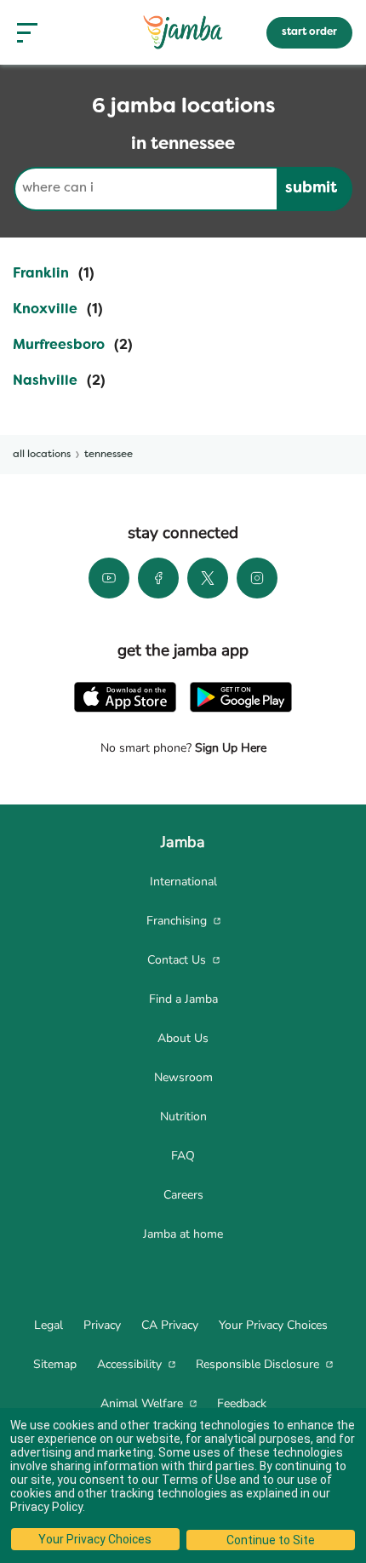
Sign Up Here (229, 748)
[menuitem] (183, 882)
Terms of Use (199, 1479)
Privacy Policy (46, 1507)
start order (309, 32)
